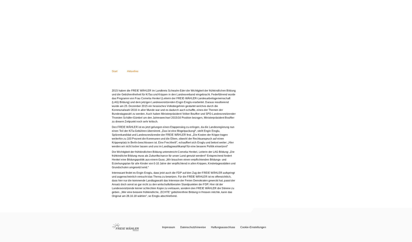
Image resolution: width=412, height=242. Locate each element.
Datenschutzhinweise (193, 227)
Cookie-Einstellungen (253, 227)
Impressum (168, 227)
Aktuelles (132, 71)
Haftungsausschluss (223, 227)
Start (114, 71)
